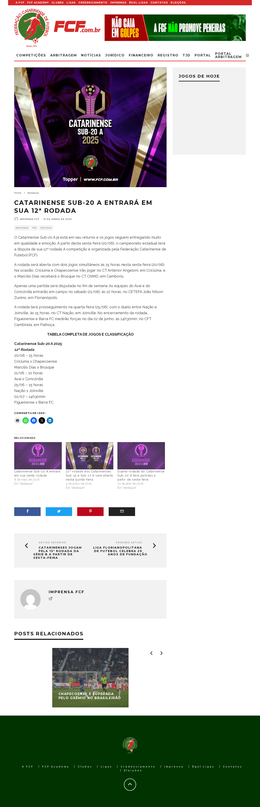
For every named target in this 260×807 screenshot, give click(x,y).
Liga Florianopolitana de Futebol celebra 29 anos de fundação (120, 551)
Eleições (178, 2)
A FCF (20, 2)
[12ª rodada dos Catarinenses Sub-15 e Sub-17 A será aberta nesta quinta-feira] (89, 455)
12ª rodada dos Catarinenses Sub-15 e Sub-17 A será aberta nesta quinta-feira (89, 475)
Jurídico (115, 55)
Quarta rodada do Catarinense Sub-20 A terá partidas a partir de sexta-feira (141, 475)
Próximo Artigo (129, 542)
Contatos (159, 2)
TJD (187, 55)
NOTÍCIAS (46, 228)
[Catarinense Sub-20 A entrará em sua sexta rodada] (38, 455)
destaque (22, 228)
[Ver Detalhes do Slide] (175, 27)
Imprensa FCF (29, 219)
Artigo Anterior (52, 542)
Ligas (71, 2)
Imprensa (118, 2)
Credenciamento (92, 2)
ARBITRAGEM (63, 55)
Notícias (91, 55)
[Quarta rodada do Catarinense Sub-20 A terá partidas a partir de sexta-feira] (141, 455)
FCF (34, 228)
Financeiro (141, 55)
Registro (168, 55)
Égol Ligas (138, 2)
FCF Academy (38, 2)
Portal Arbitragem (228, 55)
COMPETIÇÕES (31, 55)
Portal (203, 55)
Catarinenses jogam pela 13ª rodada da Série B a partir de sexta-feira (57, 553)
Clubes (58, 2)
